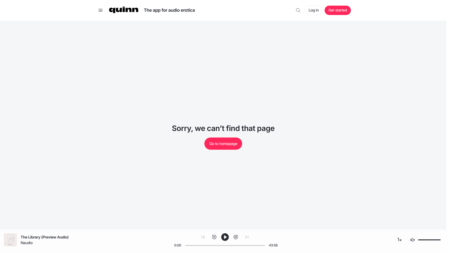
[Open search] (298, 10)
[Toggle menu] (100, 10)
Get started (337, 10)
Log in (314, 10)
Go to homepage (223, 143)
